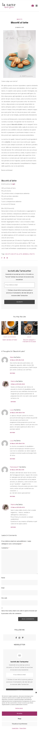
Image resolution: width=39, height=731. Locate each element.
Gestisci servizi (19, 708)
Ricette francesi (12, 337)
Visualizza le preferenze (19, 724)
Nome (3, 578)
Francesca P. (14, 467)
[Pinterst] (22, 638)
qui (13, 184)
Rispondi (12, 373)
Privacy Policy (23, 728)
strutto (32, 254)
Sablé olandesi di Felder (9, 340)
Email (2, 588)
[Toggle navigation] (36, 5)
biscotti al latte (16, 254)
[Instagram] (19, 638)
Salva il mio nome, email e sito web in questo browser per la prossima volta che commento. (19, 612)
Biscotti (19, 19)
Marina (13, 381)
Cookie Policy (15, 728)
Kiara (11, 357)
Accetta (19, 713)
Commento (5, 548)
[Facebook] (16, 638)
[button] (36, 692)
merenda (26, 254)
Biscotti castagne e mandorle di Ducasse (29, 341)
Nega (19, 719)
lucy (11, 410)
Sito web (4, 598)
